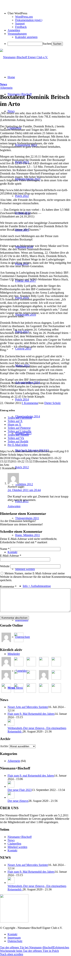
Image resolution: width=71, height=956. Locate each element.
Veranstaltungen (17, 33)
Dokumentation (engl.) (28, 20)
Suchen (47, 43)
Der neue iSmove (18, 800)
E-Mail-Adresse (10, 555)
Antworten (14, 506)
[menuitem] (43, 586)
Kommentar (8, 586)
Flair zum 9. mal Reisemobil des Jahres (31, 775)
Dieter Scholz (52, 403)
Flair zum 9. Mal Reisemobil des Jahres (31, 713)
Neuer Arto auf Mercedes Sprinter (28, 707)
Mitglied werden (17, 847)
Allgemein (6, 87)
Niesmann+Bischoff (20, 836)
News (3, 84)
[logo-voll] (24, 57)
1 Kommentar (30, 403)
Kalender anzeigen (26, 37)
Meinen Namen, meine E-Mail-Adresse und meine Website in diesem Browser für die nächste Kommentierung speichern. (35, 577)
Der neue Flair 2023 (20, 789)
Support (20, 23)
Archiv (4, 746)
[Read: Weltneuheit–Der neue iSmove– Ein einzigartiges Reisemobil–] (11, 724)
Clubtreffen (14, 843)
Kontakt (12, 850)
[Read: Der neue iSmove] (11, 797)
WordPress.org (24, 16)
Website (4, 566)
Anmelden (14, 30)
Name (4, 548)
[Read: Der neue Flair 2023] (11, 786)
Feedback (21, 26)
